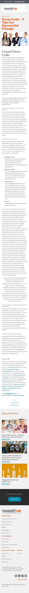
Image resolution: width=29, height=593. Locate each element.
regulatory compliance (8, 388)
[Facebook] (16, 576)
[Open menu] (25, 9)
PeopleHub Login (19, 1)
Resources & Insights (8, 550)
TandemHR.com (10, 393)
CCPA (7, 586)
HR (14, 400)
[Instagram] (22, 576)
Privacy (23, 584)
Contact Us (14, 499)
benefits (4, 386)
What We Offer (6, 516)
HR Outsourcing (14, 402)
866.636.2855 (8, 1)
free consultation (19, 395)
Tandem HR (14, 367)
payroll (10, 386)
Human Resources (14, 405)
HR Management (6, 16)
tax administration (17, 386)
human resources (20, 384)
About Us (20, 550)
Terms (3, 586)
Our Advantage (6, 536)
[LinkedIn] (25, 576)
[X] (19, 576)
